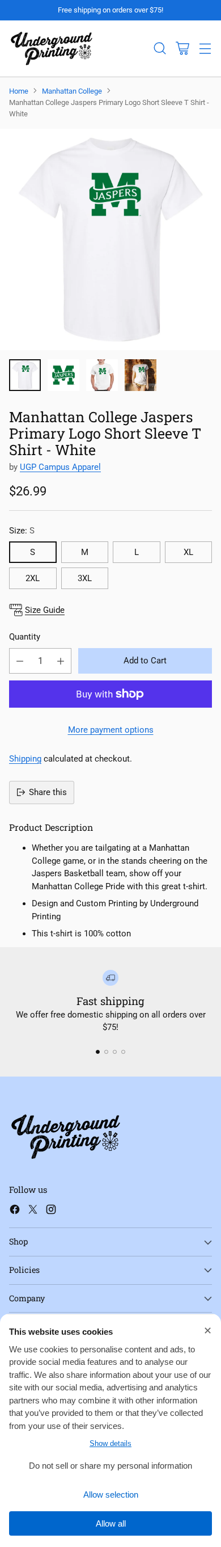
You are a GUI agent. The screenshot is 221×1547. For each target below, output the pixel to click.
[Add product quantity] (60, 661)
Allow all (111, 1523)
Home (18, 91)
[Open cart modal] (182, 48)
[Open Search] (159, 48)
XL (188, 552)
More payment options (111, 730)
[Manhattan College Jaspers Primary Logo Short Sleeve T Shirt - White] (110, 239)
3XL (85, 578)
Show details (110, 1443)
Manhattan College (72, 91)
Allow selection (110, 1494)
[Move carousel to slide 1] (98, 1052)
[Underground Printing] (51, 48)
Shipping (25, 759)
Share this (48, 792)
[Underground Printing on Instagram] (51, 1211)
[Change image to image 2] (63, 375)
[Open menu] (204, 48)
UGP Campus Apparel (60, 467)
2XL (33, 578)
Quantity (24, 637)
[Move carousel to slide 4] (123, 1052)
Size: (22, 531)
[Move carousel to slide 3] (115, 1052)
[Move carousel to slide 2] (106, 1052)
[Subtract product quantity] (20, 661)
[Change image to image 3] (102, 375)
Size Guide (45, 610)
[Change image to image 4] (140, 375)
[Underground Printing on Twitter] (33, 1211)
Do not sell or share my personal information (110, 1465)
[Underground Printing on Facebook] (15, 1211)
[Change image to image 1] (25, 375)
